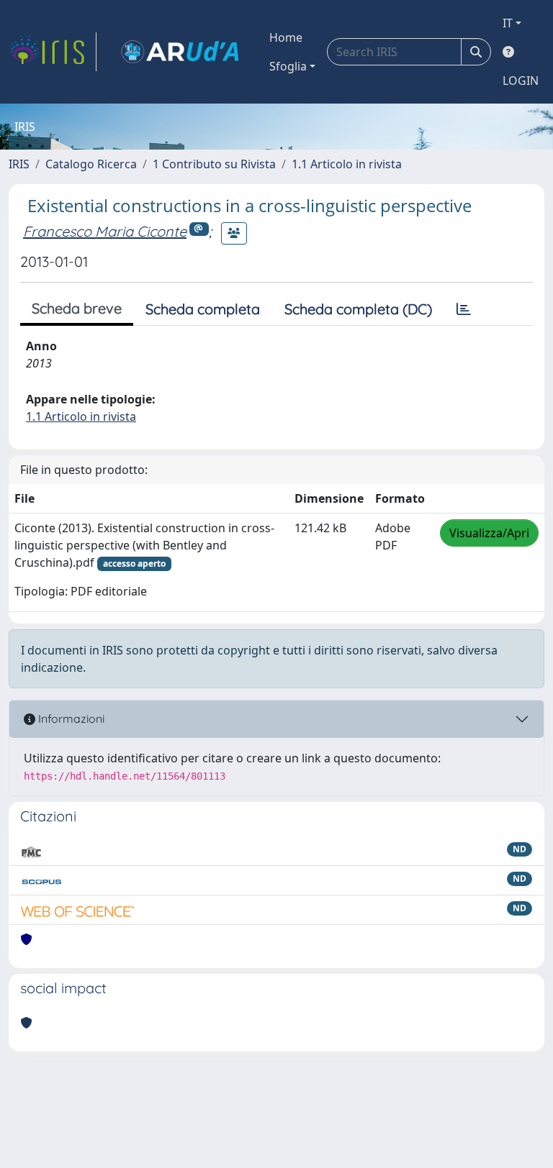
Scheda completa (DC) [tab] (358, 309)
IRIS (19, 164)
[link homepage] (52, 51)
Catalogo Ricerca (91, 164)
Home (285, 37)
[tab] (463, 309)
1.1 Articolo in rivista (347, 164)
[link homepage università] (180, 51)
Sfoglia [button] (288, 66)
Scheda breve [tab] (77, 308)
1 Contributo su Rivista (214, 164)
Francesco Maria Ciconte (104, 231)
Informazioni (69, 718)
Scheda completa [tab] (202, 309)
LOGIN (521, 80)
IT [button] (508, 23)
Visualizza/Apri (489, 533)
